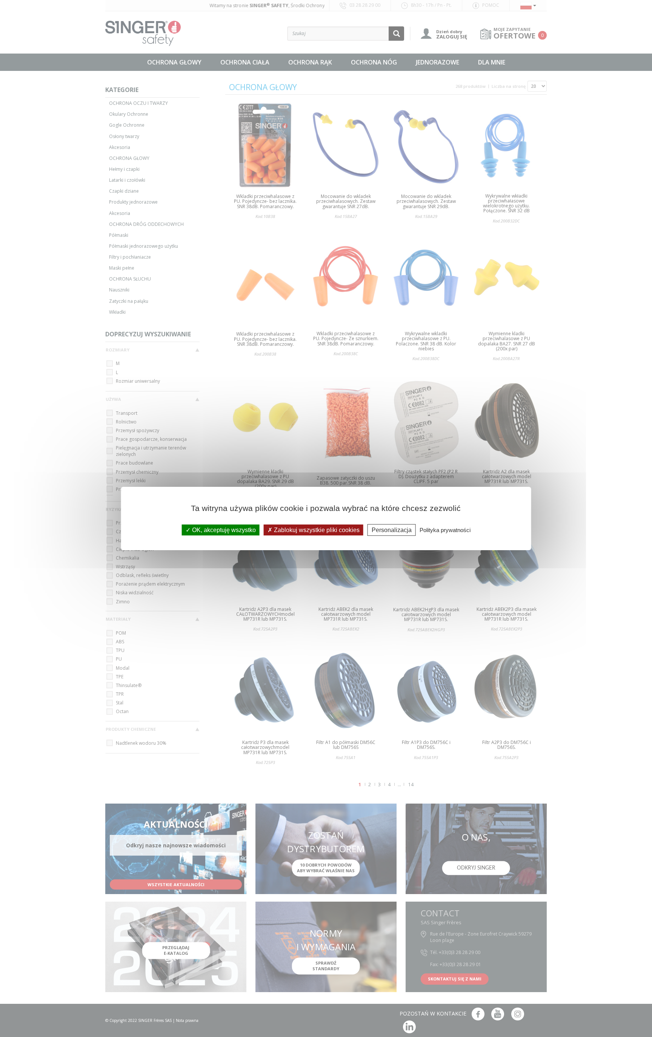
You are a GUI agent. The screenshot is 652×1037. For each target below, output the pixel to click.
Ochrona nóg (374, 62)
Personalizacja (392, 530)
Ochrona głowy (174, 62)
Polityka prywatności (445, 530)
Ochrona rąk (310, 62)
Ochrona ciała (244, 62)
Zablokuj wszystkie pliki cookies (316, 530)
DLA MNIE (491, 62)
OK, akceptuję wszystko (223, 530)
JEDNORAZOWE (437, 62)
